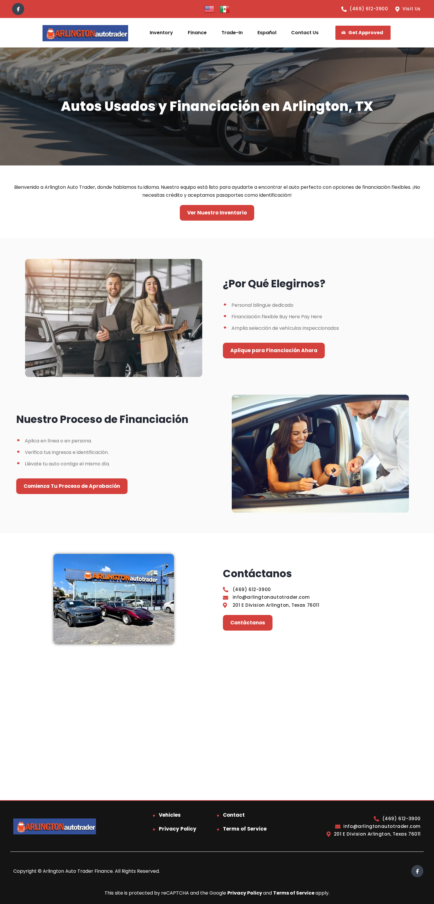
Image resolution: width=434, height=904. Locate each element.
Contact (234, 814)
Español (266, 32)
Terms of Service (245, 828)
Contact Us (305, 32)
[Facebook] (18, 9)
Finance (197, 32)
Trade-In (232, 32)
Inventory (161, 32)
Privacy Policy (177, 828)
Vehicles (170, 814)
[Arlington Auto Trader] (85, 32)
